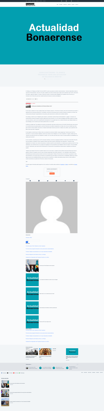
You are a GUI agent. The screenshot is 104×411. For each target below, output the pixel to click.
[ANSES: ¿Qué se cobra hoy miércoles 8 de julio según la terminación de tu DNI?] (72, 351)
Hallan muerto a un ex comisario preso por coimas (47, 293)
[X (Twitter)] (39, 181)
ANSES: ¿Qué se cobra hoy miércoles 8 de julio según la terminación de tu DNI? (72, 357)
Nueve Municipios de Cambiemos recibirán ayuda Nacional (48, 307)
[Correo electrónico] (73, 181)
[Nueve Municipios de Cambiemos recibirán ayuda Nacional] (32, 307)
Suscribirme (52, 173)
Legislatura (65, 4)
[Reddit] (47, 181)
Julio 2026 (54, 348)
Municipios (69, 4)
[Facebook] (30, 181)
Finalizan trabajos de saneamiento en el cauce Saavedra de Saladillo (39, 251)
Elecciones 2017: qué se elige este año (45, 321)
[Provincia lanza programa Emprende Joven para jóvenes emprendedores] (5, 393)
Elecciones (60, 4)
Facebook (62, 164)
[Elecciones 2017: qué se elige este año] (32, 321)
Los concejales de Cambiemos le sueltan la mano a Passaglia (48, 279)
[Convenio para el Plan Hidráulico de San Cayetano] (32, 265)
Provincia (73, 4)
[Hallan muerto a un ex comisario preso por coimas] (32, 293)
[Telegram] (65, 181)
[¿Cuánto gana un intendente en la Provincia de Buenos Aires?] (32, 351)
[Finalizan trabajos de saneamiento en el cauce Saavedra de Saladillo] (5, 402)
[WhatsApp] (56, 181)
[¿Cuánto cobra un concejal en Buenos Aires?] (45, 351)
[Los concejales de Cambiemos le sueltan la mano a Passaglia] (32, 279)
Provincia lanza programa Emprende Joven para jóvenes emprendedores (40, 248)
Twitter (66, 164)
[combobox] (33, 240)
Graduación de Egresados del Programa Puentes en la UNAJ (37, 257)
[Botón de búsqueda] (27, 242)
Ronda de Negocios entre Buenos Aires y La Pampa (36, 254)
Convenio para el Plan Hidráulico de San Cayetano (35, 245)
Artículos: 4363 (29, 237)
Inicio (57, 4)
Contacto (76, 4)
